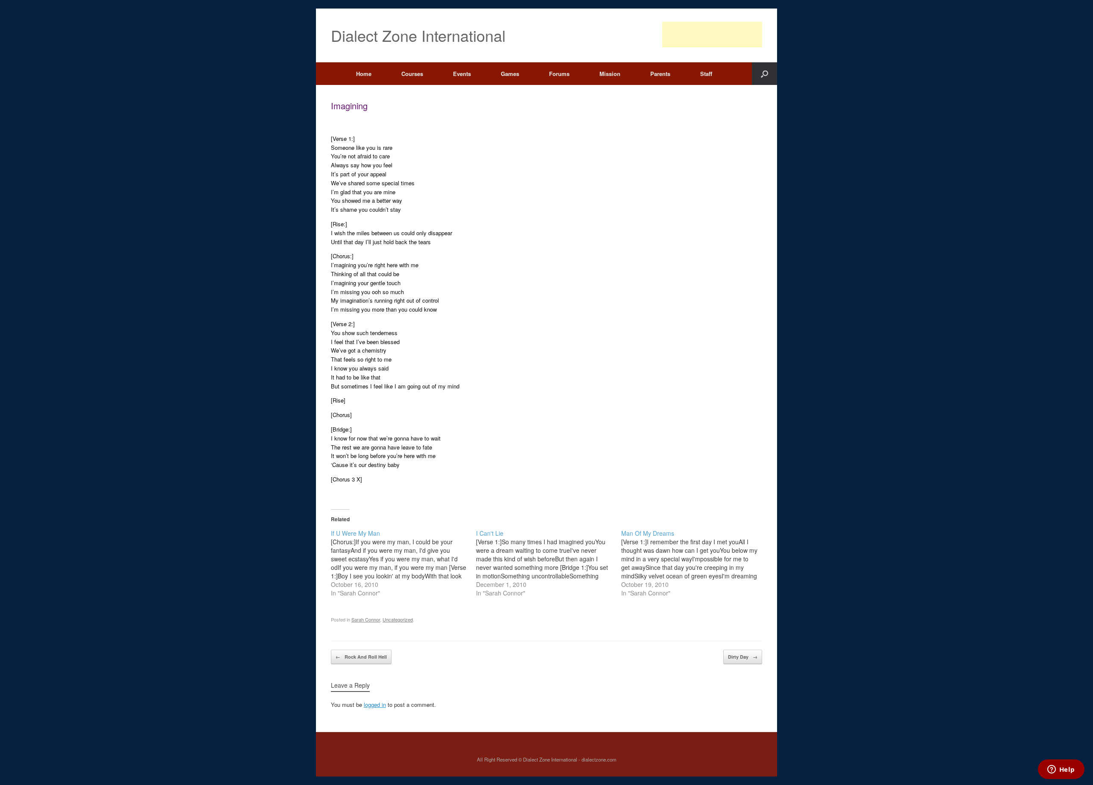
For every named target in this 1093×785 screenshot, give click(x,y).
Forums (559, 74)
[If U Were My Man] (403, 563)
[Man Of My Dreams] (693, 563)
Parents (660, 74)
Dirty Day (742, 657)
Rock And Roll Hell (361, 657)
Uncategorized (398, 619)
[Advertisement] (712, 34)
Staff (706, 74)
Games (510, 74)
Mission (609, 74)
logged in (375, 704)
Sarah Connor (365, 619)
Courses (412, 74)
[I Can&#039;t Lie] (548, 563)
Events (462, 74)
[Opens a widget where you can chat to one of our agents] (1060, 770)
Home (363, 74)
